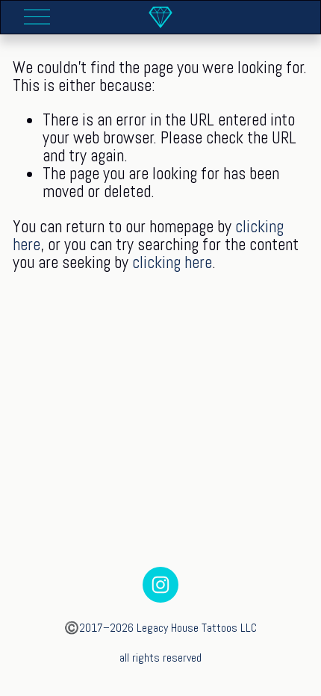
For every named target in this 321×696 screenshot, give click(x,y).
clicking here (172, 262)
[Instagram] (160, 585)
